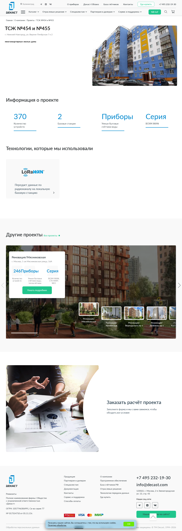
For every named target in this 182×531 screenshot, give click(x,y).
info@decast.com (152, 484)
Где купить (105, 497)
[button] (177, 285)
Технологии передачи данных (114, 493)
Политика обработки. (57, 525)
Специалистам (77, 11)
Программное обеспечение (113, 480)
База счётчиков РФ (109, 484)
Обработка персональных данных (22, 527)
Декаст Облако (91, 4)
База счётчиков (111, 4)
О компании (106, 476)
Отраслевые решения (53, 11)
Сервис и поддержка (128, 11)
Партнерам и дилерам (101, 11)
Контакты (128, 4)
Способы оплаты (72, 501)
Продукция (69, 476)
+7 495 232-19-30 (167, 4)
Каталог (33, 11)
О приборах (73, 4)
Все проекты (50, 235)
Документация (71, 488)
